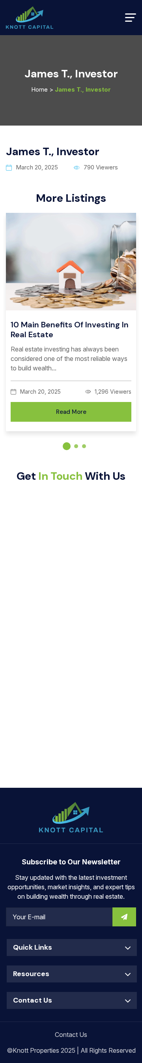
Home (39, 89)
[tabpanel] (71, 327)
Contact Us (71, 1035)
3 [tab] (84, 446)
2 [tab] (76, 446)
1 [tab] (67, 446)
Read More (71, 412)
